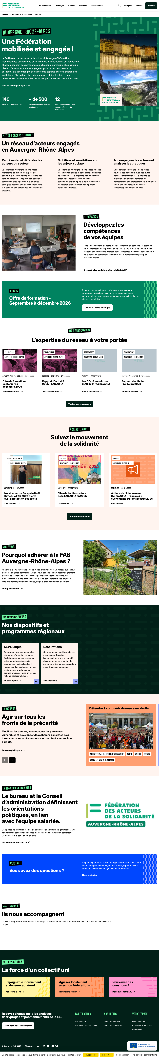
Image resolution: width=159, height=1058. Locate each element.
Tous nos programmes (113, 1025)
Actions (71, 5)
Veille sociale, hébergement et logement (107, 754)
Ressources (137, 1030)
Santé (129, 754)
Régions (15, 14)
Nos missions (80, 1021)
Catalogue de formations (142, 1025)
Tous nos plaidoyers (112, 1021)
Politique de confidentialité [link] (145, 1055)
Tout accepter (90, 1055)
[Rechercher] (119, 5)
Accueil (5, 14)
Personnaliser (122, 1055)
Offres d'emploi (138, 1021)
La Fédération (97, 5)
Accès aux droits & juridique (102, 760)
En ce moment (45, 5)
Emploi (138, 754)
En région (128, 6)
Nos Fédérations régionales (86, 1025)
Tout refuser (106, 1055)
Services (83, 5)
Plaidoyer (60, 5)
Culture (147, 754)
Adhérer (151, 5)
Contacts (138, 6)
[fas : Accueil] (13, 5)
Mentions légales (32, 1046)
